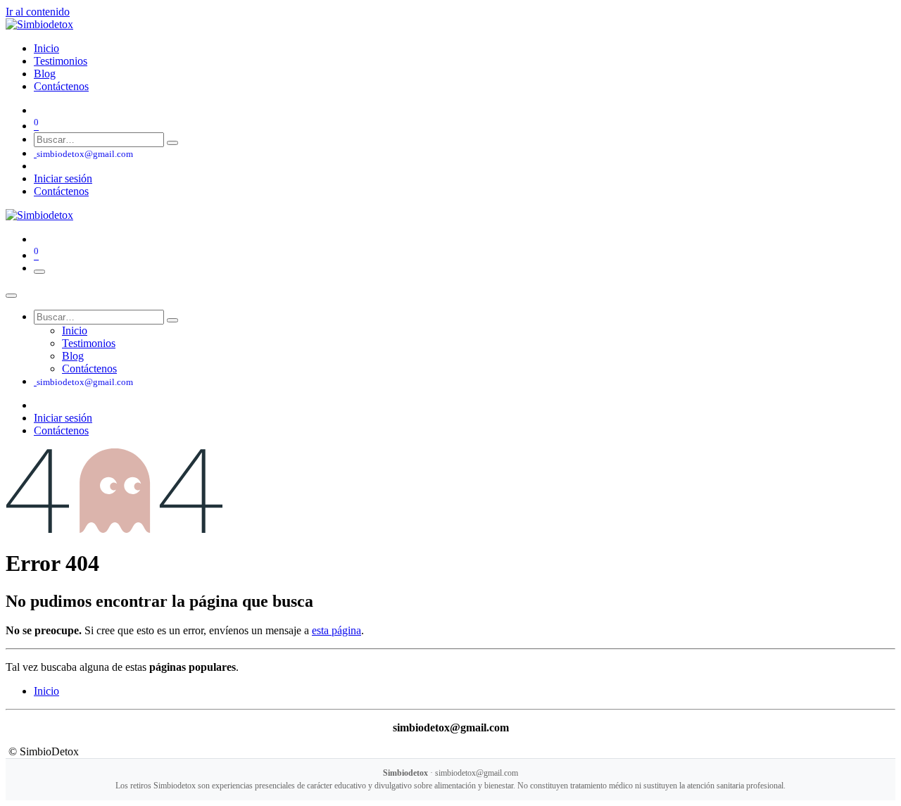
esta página (336, 630)
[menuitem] (46, 48)
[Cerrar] (11, 296)
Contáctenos (61, 191)
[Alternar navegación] (39, 272)
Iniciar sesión (63, 178)
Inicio (46, 691)
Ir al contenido (38, 12)
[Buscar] (172, 143)
